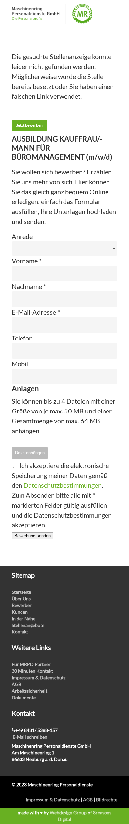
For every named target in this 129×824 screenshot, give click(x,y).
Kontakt (20, 631)
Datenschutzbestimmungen (62, 485)
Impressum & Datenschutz (38, 677)
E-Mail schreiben (30, 737)
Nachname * (29, 286)
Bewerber (22, 605)
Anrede (22, 236)
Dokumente (24, 697)
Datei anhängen (30, 452)
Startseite (21, 592)
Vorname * (27, 261)
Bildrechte (106, 799)
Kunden (20, 612)
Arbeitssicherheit (29, 691)
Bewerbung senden (32, 535)
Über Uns (21, 598)
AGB (16, 684)
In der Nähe (23, 618)
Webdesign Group (68, 812)
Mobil (20, 364)
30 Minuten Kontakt (32, 671)
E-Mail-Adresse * (36, 312)
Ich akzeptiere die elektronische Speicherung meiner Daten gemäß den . (60, 475)
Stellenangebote (28, 625)
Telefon (22, 338)
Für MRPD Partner (31, 664)
